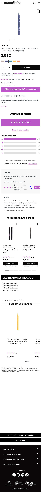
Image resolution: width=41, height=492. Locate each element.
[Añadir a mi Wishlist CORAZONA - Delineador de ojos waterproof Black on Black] (10, 224)
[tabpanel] (20, 23)
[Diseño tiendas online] (30, 483)
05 (15, 73)
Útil (31, 188)
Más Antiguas (22, 164)
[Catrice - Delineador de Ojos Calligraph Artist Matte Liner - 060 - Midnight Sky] (6, 61)
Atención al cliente (12, 454)
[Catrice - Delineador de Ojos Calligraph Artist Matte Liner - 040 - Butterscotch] (14, 61)
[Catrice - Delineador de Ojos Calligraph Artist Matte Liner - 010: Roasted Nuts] (2, 61)
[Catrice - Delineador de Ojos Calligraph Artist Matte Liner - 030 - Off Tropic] (10, 61)
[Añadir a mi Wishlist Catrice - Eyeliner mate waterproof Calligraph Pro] (30, 224)
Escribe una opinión (20, 130)
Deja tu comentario (27, 79)
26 (18, 73)
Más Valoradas (9, 164)
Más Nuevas (33, 164)
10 (21, 73)
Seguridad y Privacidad (13, 459)
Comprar (10, 263)
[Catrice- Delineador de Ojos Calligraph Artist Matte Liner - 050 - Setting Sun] (18, 61)
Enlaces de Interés (11, 464)
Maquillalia (8, 449)
